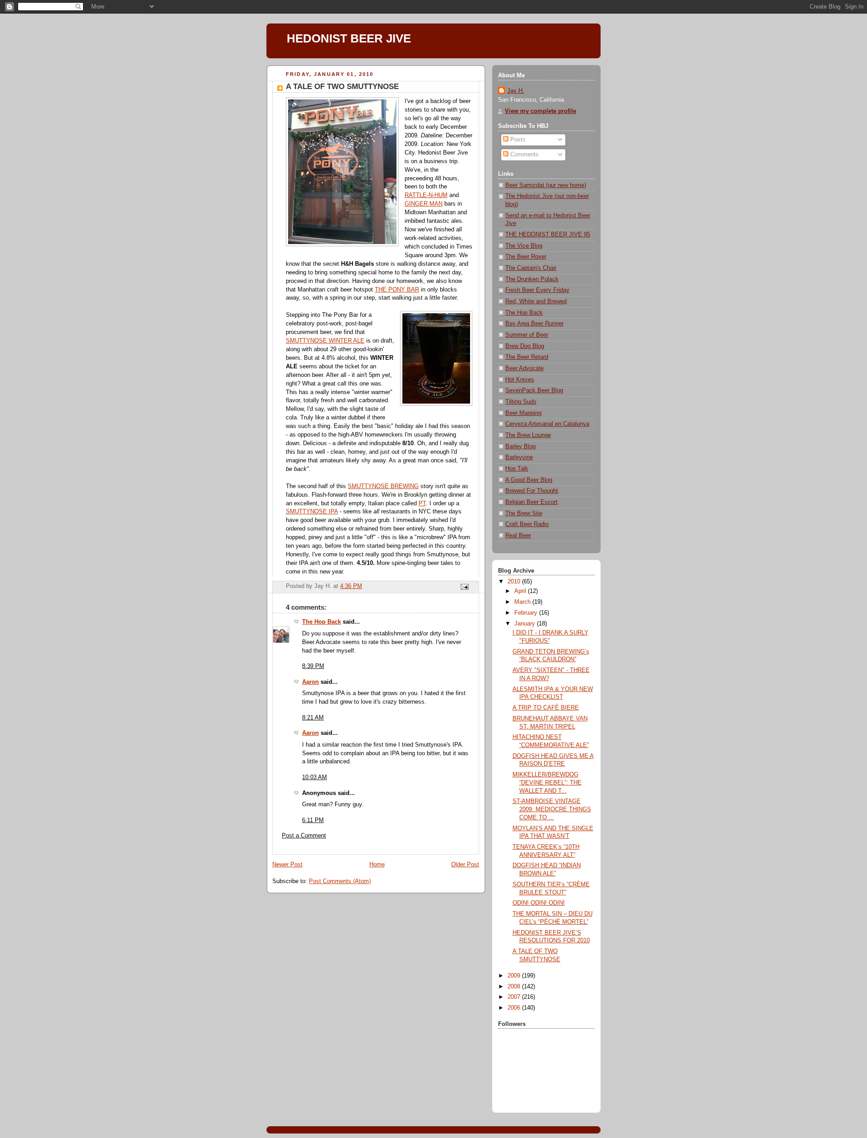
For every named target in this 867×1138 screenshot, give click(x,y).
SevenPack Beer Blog (534, 390)
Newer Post (287, 864)
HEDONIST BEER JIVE (349, 38)
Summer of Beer (526, 335)
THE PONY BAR (397, 290)
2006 (515, 1008)
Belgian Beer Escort (531, 502)
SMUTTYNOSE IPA (312, 511)
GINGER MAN (424, 204)
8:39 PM (313, 666)
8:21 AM (313, 718)
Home (377, 864)
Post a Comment (304, 835)
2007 (515, 997)
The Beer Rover (525, 257)
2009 (515, 976)
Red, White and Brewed (536, 301)
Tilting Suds (520, 402)
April (521, 591)
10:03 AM (314, 777)
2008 (515, 986)
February (526, 613)
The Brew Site (523, 513)
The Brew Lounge (528, 435)
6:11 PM (313, 820)
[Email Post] (464, 586)
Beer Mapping (523, 413)
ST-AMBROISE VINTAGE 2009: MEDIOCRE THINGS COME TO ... (552, 809)
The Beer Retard (526, 357)
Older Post (465, 864)
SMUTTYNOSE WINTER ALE (325, 341)
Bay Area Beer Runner (534, 323)
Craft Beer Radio (527, 524)
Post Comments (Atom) (340, 881)
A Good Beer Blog (528, 480)
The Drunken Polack (532, 279)
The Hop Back (321, 622)
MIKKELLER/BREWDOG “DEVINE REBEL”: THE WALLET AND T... (547, 782)
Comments (523, 154)
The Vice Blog (523, 246)
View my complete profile (540, 111)
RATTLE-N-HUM (426, 195)
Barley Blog (520, 446)
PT (422, 503)
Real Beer (518, 535)
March (523, 602)
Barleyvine (519, 457)
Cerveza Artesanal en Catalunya (547, 424)
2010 (515, 581)
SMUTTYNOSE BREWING (383, 486)
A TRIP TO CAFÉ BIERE (546, 708)
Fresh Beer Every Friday (537, 290)
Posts (517, 139)
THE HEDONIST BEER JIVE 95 (547, 234)
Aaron (310, 682)
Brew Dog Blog (524, 346)
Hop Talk (516, 469)
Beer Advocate (524, 368)
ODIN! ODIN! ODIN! (539, 903)
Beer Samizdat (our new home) (545, 185)
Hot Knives (519, 379)
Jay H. (515, 91)
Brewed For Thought (531, 491)
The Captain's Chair (530, 268)
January (525, 624)
